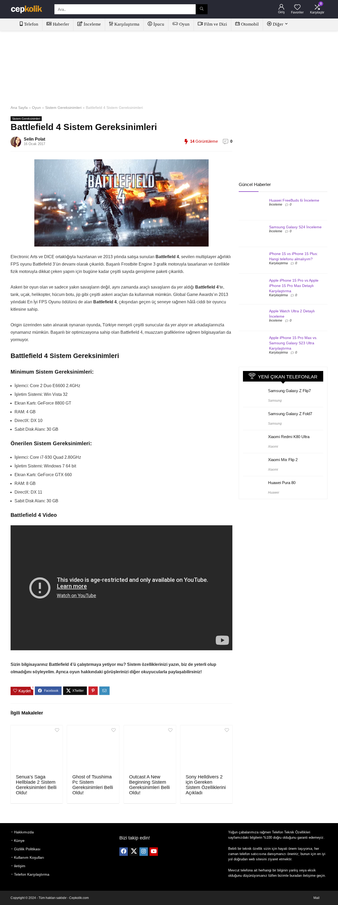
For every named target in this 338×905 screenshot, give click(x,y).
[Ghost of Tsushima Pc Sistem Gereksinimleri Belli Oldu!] (93, 749)
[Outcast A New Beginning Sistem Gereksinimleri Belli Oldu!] (150, 749)
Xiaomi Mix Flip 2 (283, 459)
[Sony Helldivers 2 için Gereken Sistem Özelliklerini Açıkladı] (206, 749)
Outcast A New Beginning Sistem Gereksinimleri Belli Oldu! (149, 784)
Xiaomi (273, 446)
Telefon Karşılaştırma (31, 874)
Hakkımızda (24, 832)
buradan (296, 876)
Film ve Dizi (215, 24)
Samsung (275, 400)
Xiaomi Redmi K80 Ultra (288, 436)
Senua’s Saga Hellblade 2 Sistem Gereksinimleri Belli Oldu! (36, 784)
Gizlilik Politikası (27, 849)
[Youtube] (153, 851)
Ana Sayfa (19, 107)
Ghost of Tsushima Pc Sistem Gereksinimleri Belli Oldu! (92, 784)
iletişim (19, 866)
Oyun (184, 24)
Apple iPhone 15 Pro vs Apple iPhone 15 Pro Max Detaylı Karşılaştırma (293, 285)
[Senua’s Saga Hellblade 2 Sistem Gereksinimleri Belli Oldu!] (37, 749)
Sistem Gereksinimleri (63, 107)
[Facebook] (123, 851)
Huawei (273, 492)
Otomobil (250, 24)
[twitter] (133, 851)
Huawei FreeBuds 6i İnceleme (294, 200)
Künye (19, 840)
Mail (316, 898)
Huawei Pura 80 (281, 482)
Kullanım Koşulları (29, 857)
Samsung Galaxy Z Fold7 (290, 413)
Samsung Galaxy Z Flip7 (289, 390)
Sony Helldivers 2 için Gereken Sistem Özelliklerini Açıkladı (206, 784)
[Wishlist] (297, 7)
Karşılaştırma (126, 24)
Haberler (61, 24)
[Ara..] (202, 9)
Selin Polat (34, 139)
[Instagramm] (143, 851)
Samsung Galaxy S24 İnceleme (295, 227)
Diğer (278, 24)
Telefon (31, 24)
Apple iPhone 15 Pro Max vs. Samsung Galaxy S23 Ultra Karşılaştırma (293, 343)
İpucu (158, 24)
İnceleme (92, 24)
